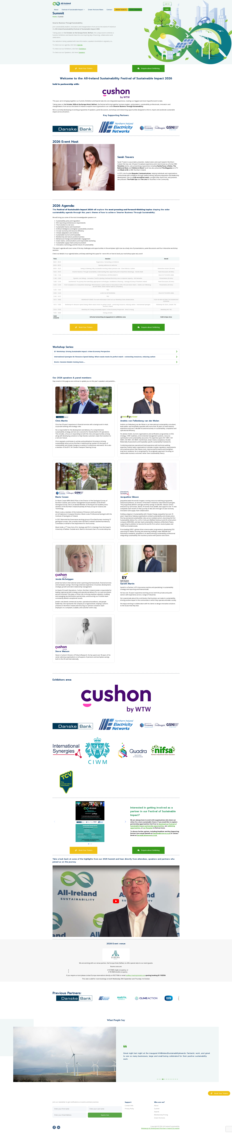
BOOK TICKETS (121, 10)
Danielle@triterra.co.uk (161, 833)
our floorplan (148, 828)
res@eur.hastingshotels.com (135, 975)
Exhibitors (82, 49)
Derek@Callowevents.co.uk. (147, 835)
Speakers (82, 52)
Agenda (79, 45)
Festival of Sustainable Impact (72, 10)
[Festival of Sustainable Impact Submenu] (84, 9)
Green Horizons (159, 1118)
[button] (125, 822)
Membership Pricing (161, 1115)
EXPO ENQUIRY (135, 10)
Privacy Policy (129, 1109)
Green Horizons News (95, 10)
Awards (156, 1112)
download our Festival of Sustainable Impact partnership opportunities (153, 825)
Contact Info (129, 1106)
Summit (156, 1109)
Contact (109, 10)
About (56, 10)
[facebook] (54, 1127)
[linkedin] (58, 1127)
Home (55, 17)
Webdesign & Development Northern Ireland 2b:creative (160, 1128)
